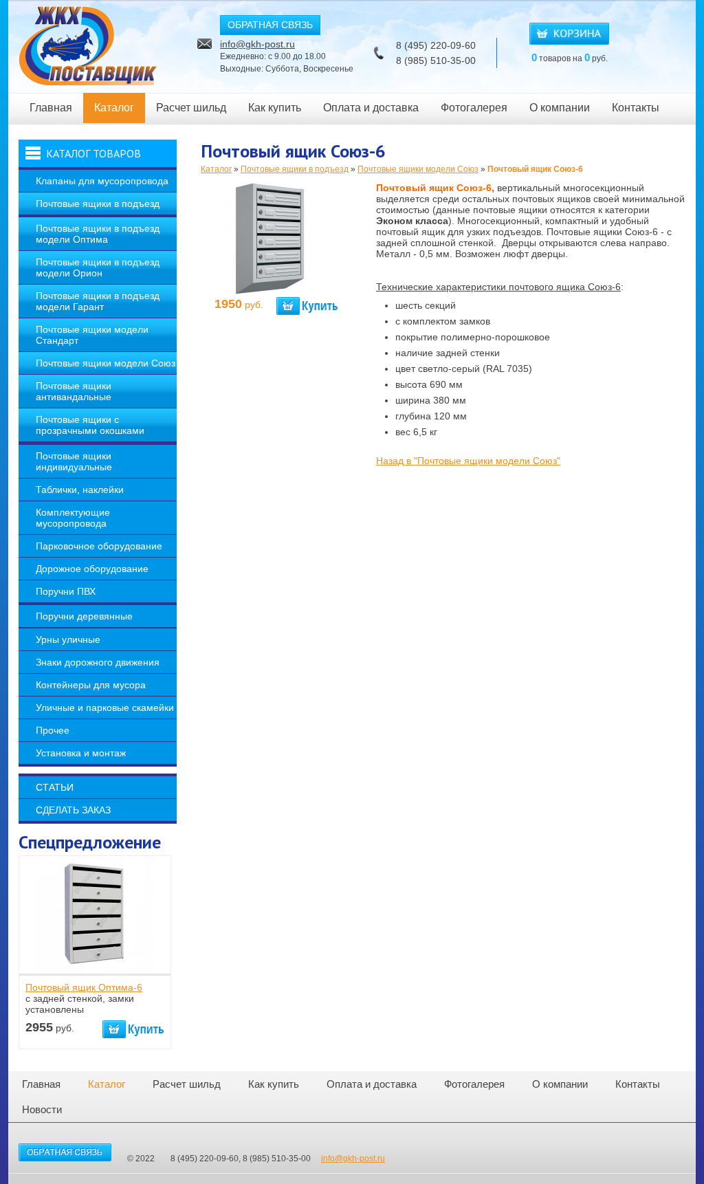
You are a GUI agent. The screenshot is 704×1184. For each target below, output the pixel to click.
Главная (51, 107)
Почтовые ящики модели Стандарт (92, 335)
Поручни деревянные (84, 616)
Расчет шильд (191, 107)
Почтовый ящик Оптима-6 (83, 987)
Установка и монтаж (81, 752)
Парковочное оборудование (99, 545)
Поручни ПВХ (66, 591)
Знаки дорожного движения (98, 662)
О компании (559, 107)
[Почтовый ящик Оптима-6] (94, 968)
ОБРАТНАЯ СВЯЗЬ (270, 24)
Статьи (55, 787)
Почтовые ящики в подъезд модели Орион (98, 267)
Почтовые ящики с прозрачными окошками (90, 425)
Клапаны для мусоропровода (102, 180)
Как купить (274, 107)
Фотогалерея (474, 107)
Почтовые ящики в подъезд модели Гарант (98, 301)
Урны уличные (68, 639)
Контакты (635, 107)
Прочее (52, 730)
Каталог (114, 107)
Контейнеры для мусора (91, 684)
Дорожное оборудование (92, 568)
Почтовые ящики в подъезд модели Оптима (98, 234)
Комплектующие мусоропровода (73, 518)
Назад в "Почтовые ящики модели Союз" (468, 460)
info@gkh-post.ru (257, 44)
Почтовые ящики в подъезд (98, 203)
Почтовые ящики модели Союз (105, 363)
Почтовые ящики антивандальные (73, 391)
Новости (42, 1109)
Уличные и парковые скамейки (105, 707)
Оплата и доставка (371, 107)
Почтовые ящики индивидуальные (74, 461)
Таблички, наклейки (80, 489)
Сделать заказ (73, 809)
